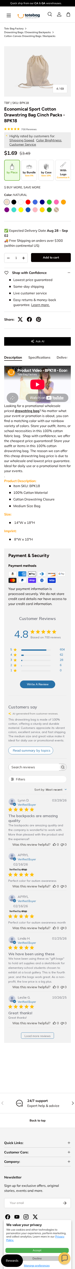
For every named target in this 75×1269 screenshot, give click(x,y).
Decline (37, 1258)
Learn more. (40, 305)
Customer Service (22, 144)
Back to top (38, 1120)
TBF (7, 103)
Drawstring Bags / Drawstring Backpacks (27, 32)
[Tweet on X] (20, 319)
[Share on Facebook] (29, 319)
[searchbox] (34, 767)
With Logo (63, 174)
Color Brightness (48, 140)
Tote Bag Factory (14, 28)
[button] (64, 1258)
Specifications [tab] (39, 357)
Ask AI (40, 341)
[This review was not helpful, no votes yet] (62, 844)
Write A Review (38, 684)
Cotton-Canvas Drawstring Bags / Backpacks (29, 36)
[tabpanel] (37, 454)
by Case (46, 174)
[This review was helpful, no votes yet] (54, 844)
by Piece (12, 172)
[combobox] (50, 789)
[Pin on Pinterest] (38, 319)
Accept (37, 1250)
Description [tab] (13, 357)
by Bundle (29, 174)
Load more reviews (38, 1036)
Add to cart (51, 257)
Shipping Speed (21, 140)
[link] (59, 14)
